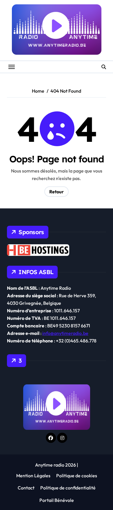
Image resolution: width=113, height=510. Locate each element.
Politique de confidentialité (68, 488)
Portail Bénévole (56, 500)
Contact (26, 488)
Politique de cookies (76, 475)
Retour (56, 192)
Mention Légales (33, 475)
